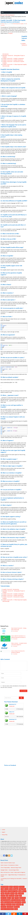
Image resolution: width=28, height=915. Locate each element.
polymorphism (22, 897)
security (23, 900)
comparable (16, 886)
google (20, 891)
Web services (16, 906)
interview (12, 893)
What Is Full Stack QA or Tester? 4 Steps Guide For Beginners (13, 872)
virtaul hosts (3, 906)
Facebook (4, 856)
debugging (16, 889)
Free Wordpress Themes (12, 891)
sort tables (3, 904)
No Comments (15, 631)
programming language (5, 900)
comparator (21, 886)
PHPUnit (16, 897)
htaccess (24, 891)
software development (9, 902)
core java (6, 889)
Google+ (7, 856)
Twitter (12, 856)
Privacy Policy (4, 834)
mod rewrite (11, 895)
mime (7, 895)
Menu (2, 12)
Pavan (3, 23)
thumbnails (18, 904)
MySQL (16, 895)
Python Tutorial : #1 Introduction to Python (9, 865)
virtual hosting (10, 906)
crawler (11, 889)
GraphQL (22, 23)
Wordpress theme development (7, 908)
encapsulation (4, 891)
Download (11, 706)
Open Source (3, 897)
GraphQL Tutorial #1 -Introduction (11, 589)
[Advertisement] (14, 8)
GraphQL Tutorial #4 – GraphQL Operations (13, 60)
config (2, 889)
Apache (11, 886)
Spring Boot (8, 904)
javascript (3, 895)
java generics (20, 893)
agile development (4, 886)
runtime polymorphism (16, 900)
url (22, 904)
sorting (23, 902)
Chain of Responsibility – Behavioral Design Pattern (11, 867)
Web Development (16, 23)
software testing (18, 902)
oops (20, 895)
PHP (13, 897)
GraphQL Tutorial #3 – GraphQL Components (13, 58)
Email (2, 856)
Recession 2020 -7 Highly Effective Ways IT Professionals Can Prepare (13, 875)
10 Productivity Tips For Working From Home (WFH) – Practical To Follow (14, 879)
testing (14, 904)
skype (2, 902)
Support (3, 832)
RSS (9, 856)
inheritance (7, 893)
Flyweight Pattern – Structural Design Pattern (10, 870)
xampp (16, 908)
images (2, 893)
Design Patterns (22, 889)
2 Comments (15, 638)
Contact (3, 829)
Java (16, 893)
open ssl (9, 897)
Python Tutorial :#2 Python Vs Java (8, 862)
